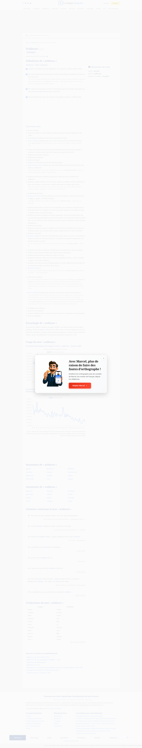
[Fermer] (103, 358)
